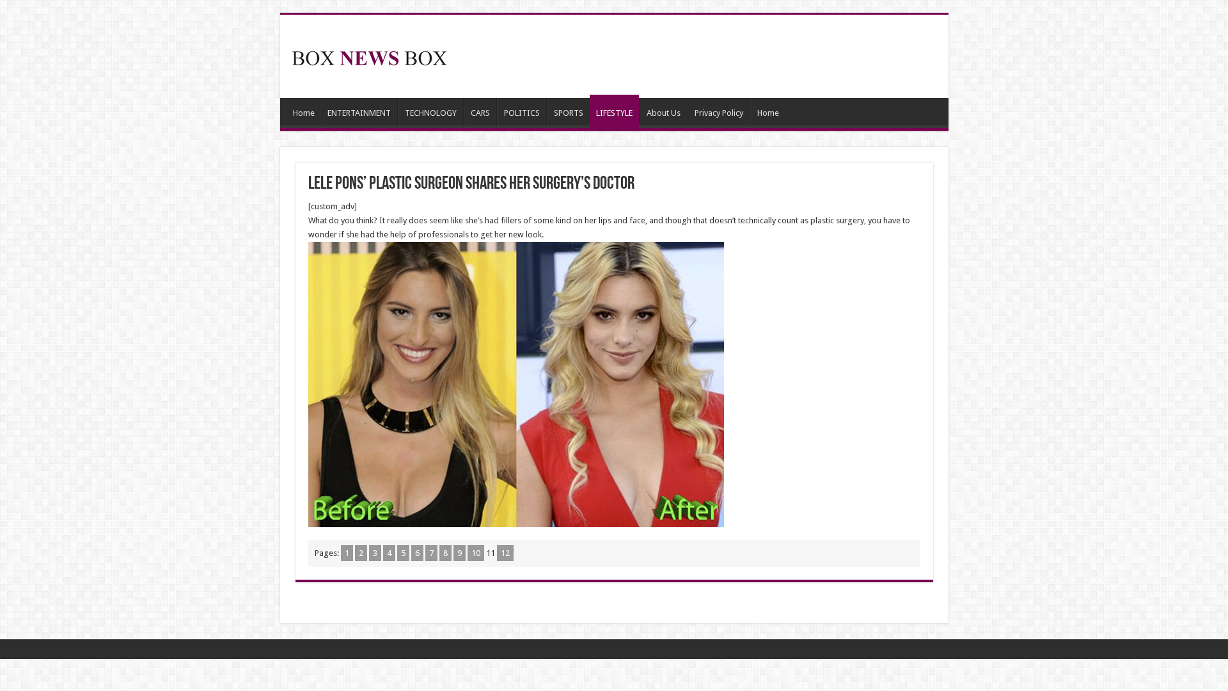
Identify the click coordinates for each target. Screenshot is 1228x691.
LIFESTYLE (614, 113)
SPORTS (568, 113)
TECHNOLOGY (431, 113)
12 (505, 553)
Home (304, 113)
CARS (480, 113)
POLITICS (522, 113)
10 (475, 553)
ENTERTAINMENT (359, 113)
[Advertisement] (706, 56)
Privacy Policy (719, 113)
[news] (370, 55)
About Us (664, 113)
